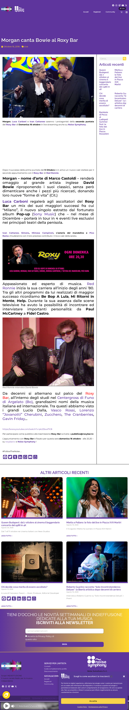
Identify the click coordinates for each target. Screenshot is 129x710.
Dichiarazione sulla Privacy (98, 707)
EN (123, 8)
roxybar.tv (10, 442)
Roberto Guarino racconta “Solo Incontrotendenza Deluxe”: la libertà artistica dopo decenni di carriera (93, 588)
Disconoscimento (51, 671)
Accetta (93, 701)
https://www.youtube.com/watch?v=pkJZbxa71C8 (27, 429)
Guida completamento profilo (55, 669)
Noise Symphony (77, 124)
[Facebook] (113, 5)
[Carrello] (121, 12)
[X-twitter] (126, 5)
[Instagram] (116, 5)
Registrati (97, 12)
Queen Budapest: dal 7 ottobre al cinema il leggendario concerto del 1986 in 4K (105, 80)
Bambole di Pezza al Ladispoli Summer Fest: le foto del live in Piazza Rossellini (104, 123)
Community (110, 12)
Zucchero (53, 414)
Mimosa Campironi (42, 233)
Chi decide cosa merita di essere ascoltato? (104, 99)
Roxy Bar (11, 124)
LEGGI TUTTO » (6, 536)
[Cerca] (124, 58)
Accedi (85, 12)
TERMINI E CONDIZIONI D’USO (47, 698)
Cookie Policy (82, 707)
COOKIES (25, 698)
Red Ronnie (52, 173)
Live (26, 46)
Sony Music (44, 214)
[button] (124, 676)
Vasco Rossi (63, 410)
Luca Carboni (19, 121)
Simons (25, 233)
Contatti (47, 666)
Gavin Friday (14, 419)
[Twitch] (119, 5)
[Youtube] (122, 5)
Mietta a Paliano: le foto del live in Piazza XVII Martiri (119, 77)
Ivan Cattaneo (37, 121)
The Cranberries (78, 414)
